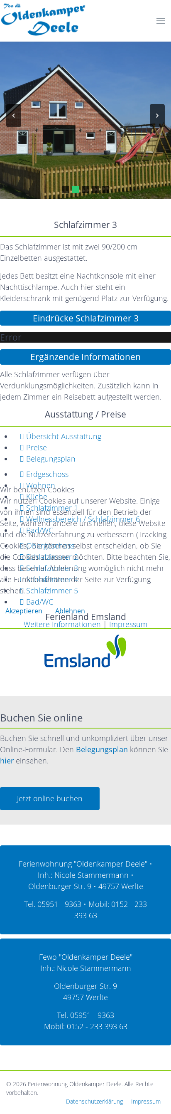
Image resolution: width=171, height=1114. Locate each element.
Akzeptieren (23, 610)
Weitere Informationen (62, 624)
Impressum (128, 624)
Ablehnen (70, 610)
